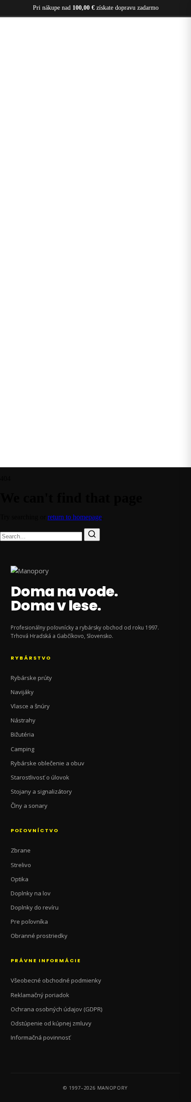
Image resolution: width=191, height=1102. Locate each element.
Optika (19, 879)
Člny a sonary (29, 806)
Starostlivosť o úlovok (40, 777)
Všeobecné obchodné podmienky (56, 980)
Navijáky (22, 692)
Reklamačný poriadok (40, 995)
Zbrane (21, 850)
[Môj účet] (6, 81)
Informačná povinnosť (41, 1037)
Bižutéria (22, 734)
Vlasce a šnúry (30, 706)
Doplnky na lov (31, 893)
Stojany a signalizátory (41, 791)
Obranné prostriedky (39, 936)
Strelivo (21, 865)
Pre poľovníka (29, 921)
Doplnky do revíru (35, 907)
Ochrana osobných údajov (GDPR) (56, 1009)
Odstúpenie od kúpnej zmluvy (51, 1023)
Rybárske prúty (31, 678)
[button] (95, 44)
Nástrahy (23, 720)
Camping (22, 749)
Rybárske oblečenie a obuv (47, 763)
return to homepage (75, 517)
